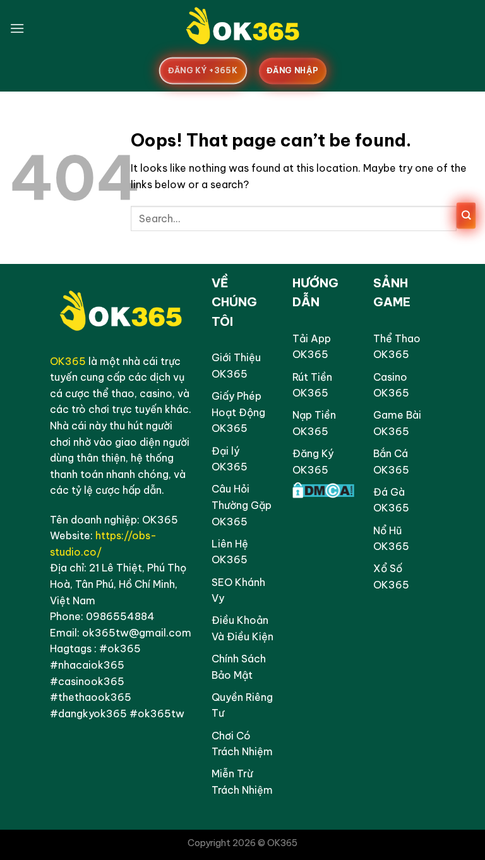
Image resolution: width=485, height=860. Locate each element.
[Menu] (17, 28)
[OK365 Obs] (242, 28)
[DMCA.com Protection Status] (323, 488)
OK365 (68, 361)
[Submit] (466, 216)
